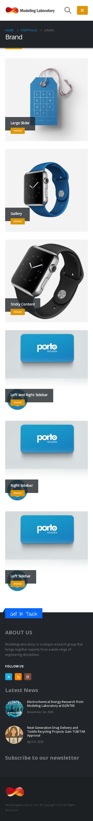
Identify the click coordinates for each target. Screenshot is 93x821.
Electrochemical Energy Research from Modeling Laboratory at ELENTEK (55, 704)
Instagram (27, 676)
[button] (68, 10)
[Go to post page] (14, 709)
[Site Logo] (31, 10)
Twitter (8, 676)
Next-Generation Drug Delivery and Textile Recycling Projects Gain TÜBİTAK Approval (56, 731)
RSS (18, 676)
